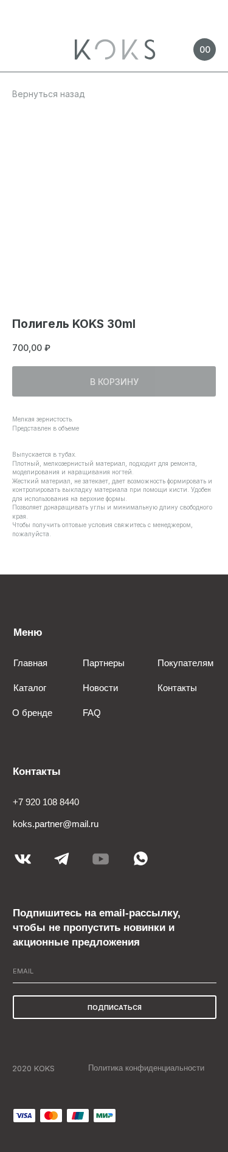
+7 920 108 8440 (46, 802)
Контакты (177, 688)
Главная (30, 663)
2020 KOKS (33, 1068)
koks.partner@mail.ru (55, 824)
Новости (100, 688)
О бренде (32, 712)
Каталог (29, 688)
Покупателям (185, 663)
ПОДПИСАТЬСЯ (115, 1007)
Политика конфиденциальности (146, 1067)
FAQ (92, 712)
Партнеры (104, 663)
